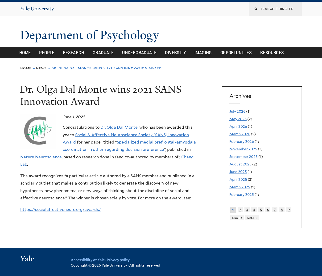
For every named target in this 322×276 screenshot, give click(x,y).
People (46, 52)
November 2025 (243, 149)
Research (73, 52)
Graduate (103, 52)
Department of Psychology (91, 35)
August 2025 (240, 164)
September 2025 (243, 156)
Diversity (175, 52)
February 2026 (241, 141)
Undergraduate (139, 52)
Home (25, 52)
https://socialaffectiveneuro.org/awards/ (60, 209)
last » (252, 217)
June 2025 (238, 171)
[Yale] (27, 259)
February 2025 (241, 194)
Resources (272, 52)
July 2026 (237, 111)
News (41, 68)
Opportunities (236, 52)
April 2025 (238, 179)
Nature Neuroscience (41, 157)
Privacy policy (118, 260)
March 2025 (239, 187)
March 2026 (239, 134)
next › (237, 217)
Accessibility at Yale (88, 260)
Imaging (203, 52)
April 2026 (238, 126)
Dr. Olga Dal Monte (119, 127)
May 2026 (238, 119)
